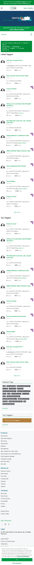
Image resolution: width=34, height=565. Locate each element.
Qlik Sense (4, 441)
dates (4, 393)
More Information (17, 563)
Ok (17, 559)
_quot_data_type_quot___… (10, 399)
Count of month (11, 89)
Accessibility (4, 501)
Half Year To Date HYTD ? (14, 60)
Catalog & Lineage (6, 459)
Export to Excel (11, 196)
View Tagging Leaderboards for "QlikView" (17, 415)
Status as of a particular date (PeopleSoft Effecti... (18, 104)
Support (3, 486)
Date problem (10, 181)
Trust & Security (5, 498)
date (4, 386)
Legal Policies (5, 539)
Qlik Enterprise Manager (7, 456)
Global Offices (5, 511)
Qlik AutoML (4, 443)
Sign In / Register (28, 8)
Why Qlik (3, 464)
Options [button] (31, 34)
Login (23, 1)
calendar (5, 388)
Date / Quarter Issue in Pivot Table (17, 76)
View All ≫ (17, 212)
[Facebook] (9, 524)
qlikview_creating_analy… (23, 386)
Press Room (4, 496)
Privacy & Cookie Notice (8, 541)
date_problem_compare (24, 391)
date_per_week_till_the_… (9, 391)
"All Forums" (6, 46)
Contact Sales (5, 514)
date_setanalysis (11, 386)
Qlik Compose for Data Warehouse (11, 454)
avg (25, 401)
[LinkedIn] (5, 524)
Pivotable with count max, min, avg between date (18, 121)
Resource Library (6, 471)
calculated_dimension (8, 404)
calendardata (12, 388)
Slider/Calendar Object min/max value (18, 151)
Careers (3, 506)
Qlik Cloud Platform (6, 438)
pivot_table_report (16, 393)
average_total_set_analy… (15, 401)
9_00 (4, 396)
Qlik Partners (4, 473)
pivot (8, 393)
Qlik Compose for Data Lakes (9, 451)
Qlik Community (6, 520)
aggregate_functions (23, 399)
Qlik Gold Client (5, 461)
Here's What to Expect (17, 29)
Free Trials (4, 476)
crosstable (20, 388)
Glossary (3, 481)
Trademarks (4, 544)
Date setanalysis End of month (16, 166)
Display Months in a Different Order (17, 135)
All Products (4, 436)
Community (15, 46)
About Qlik (4, 493)
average (5, 401)
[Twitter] (2, 524)
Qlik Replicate (4, 448)
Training (3, 484)
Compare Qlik (4, 479)
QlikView (16, 18)
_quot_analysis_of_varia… (13, 396)
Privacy (3, 503)
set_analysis (26, 393)
